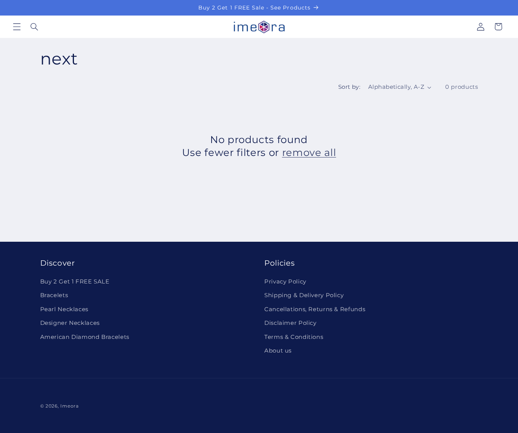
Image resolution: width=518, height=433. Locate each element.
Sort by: (349, 86)
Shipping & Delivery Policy (304, 295)
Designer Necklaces (70, 323)
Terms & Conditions (293, 337)
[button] (16, 26)
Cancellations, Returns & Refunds (314, 309)
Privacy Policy (285, 281)
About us (278, 350)
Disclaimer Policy (290, 323)
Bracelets (54, 295)
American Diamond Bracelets (84, 337)
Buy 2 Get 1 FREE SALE (75, 281)
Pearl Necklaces (64, 309)
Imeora (69, 406)
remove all (309, 152)
